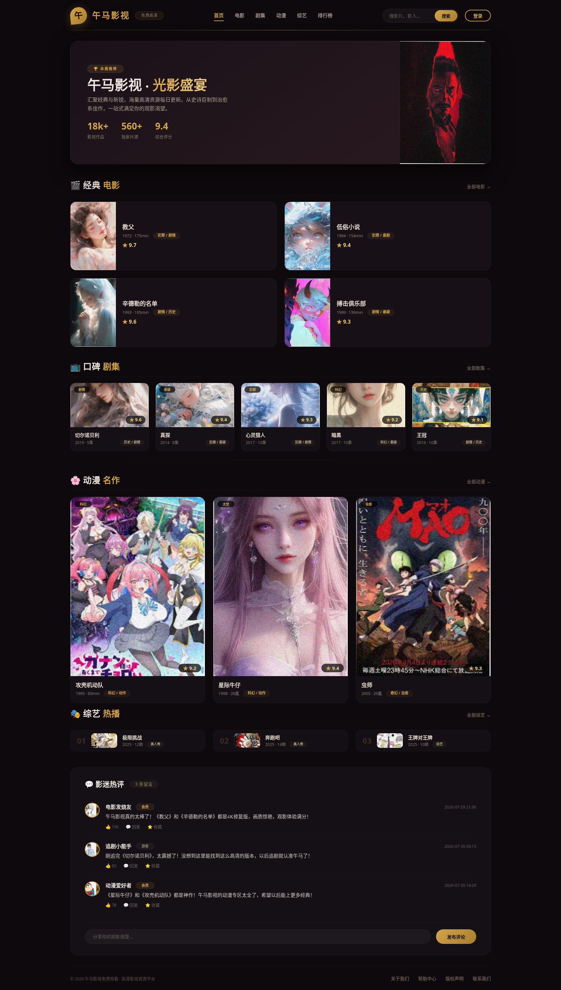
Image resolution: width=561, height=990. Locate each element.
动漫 (281, 15)
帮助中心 (427, 978)
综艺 (302, 15)
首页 (219, 15)
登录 (477, 16)
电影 (239, 15)
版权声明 (454, 978)
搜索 (446, 16)
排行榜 (325, 15)
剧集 (260, 15)
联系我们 (482, 978)
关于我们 (400, 978)
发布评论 (456, 937)
